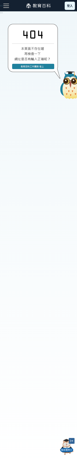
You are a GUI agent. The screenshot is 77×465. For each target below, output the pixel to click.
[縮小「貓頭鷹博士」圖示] (72, 441)
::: (1, 13)
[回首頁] (38, 5)
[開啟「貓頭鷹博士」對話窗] (67, 447)
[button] (67, 455)
